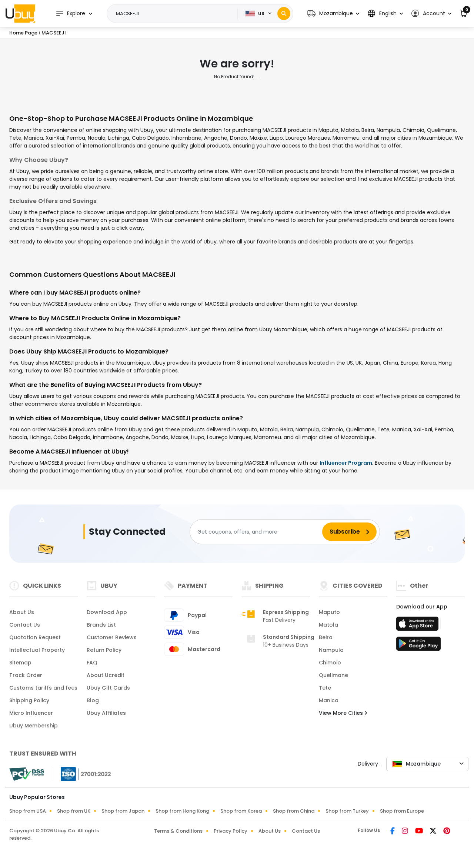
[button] (333, 13)
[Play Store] (418, 646)
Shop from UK (73, 810)
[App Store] (418, 626)
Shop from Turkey (347, 810)
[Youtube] (419, 831)
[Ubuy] (20, 13)
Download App (107, 612)
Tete (325, 687)
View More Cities (341, 713)
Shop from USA (27, 810)
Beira (326, 637)
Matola (328, 624)
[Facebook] (393, 831)
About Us (21, 612)
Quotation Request (35, 637)
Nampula (331, 650)
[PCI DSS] (26, 774)
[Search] (283, 13)
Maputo (329, 612)
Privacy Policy (230, 831)
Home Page (23, 32)
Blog (93, 700)
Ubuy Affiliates (106, 713)
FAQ (92, 662)
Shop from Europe (402, 810)
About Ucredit (105, 675)
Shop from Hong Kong (182, 810)
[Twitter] (433, 831)
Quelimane (333, 675)
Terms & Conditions (178, 831)
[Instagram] (405, 831)
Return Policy (104, 650)
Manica (328, 700)
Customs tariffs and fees (43, 687)
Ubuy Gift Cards (108, 687)
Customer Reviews (112, 637)
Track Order (25, 675)
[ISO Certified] (82, 773)
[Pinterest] (446, 831)
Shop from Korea (241, 810)
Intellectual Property (37, 650)
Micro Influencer (31, 713)
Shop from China (293, 810)
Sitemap (20, 662)
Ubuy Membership (33, 725)
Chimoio (330, 662)
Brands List (101, 624)
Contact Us (24, 624)
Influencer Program (346, 463)
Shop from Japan (122, 810)
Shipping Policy (29, 700)
